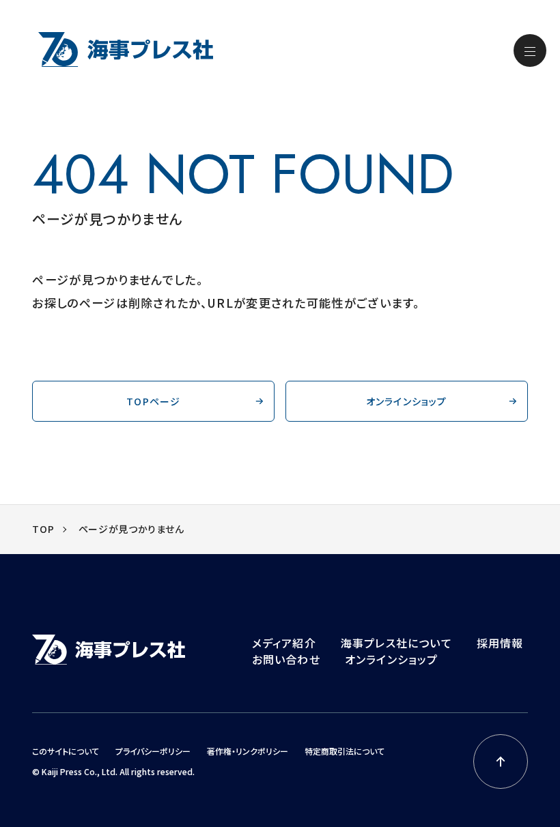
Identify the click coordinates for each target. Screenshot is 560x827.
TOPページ (153, 401)
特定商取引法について (344, 751)
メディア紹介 (284, 643)
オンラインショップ (406, 401)
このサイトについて (65, 751)
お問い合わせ (286, 659)
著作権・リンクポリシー (247, 751)
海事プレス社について (396, 643)
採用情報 (500, 643)
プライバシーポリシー (153, 751)
